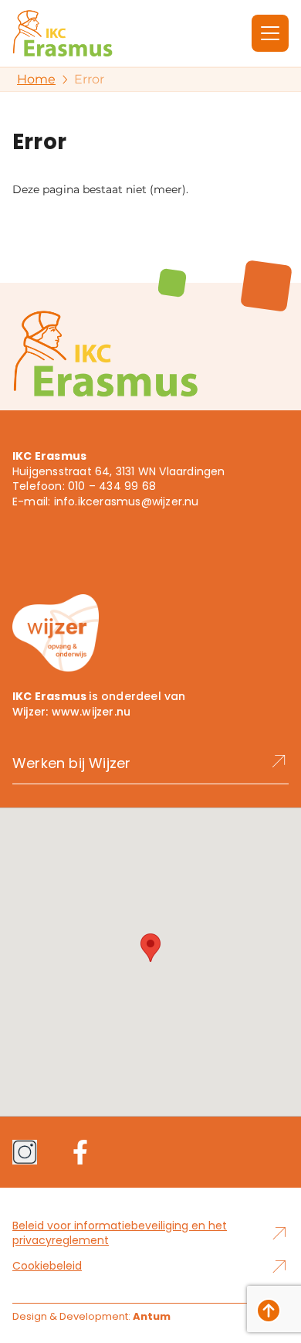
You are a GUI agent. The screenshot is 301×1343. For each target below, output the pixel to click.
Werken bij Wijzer (71, 763)
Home (36, 79)
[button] (150, 947)
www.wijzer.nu (91, 711)
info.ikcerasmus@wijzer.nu (126, 501)
